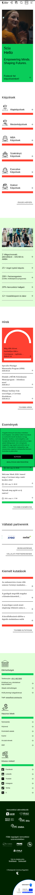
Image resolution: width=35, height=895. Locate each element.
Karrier (4, 736)
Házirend (5, 726)
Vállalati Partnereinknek (19, 554)
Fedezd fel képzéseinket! (11, 77)
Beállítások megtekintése (17, 462)
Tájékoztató (22, 861)
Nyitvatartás (6, 722)
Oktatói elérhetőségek (9, 688)
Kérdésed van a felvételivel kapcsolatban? (11, 683)
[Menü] (31, 3)
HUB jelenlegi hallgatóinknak (12, 693)
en (26, 2)
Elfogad (17, 456)
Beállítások (13, 861)
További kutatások (23, 630)
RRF (3, 745)
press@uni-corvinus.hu (14, 697)
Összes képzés (25, 202)
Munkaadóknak (24, 548)
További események (22, 507)
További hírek (25, 407)
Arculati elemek (7, 740)
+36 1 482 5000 (16, 678)
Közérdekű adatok (8, 731)
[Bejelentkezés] (11, 3)
